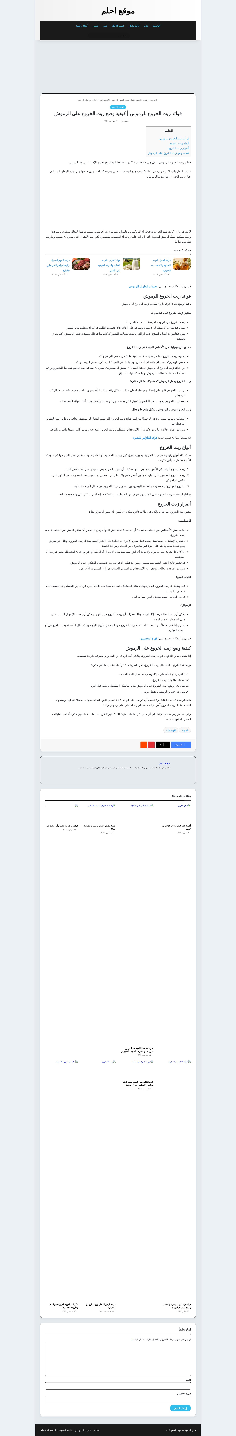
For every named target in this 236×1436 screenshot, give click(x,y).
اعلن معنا (87, 1430)
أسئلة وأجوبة (82, 25)
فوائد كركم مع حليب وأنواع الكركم (62, 825)
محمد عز (124, 121)
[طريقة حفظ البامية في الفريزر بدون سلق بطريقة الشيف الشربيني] (136, 924)
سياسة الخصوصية (65, 1430)
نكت (146, 25)
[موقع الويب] (168, 773)
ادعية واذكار (133, 25)
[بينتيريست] (151, 745)
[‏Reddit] (143, 745)
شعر (105, 25)
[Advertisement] (174, 66)
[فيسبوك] (164, 773)
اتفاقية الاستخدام (48, 1430)
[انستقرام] (156, 773)
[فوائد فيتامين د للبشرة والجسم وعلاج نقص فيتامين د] (174, 1180)
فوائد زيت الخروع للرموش (174, 138)
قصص (95, 25)
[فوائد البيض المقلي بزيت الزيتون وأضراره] (99, 1180)
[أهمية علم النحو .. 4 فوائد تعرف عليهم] (174, 813)
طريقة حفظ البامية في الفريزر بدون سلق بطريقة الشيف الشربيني (137, 1050)
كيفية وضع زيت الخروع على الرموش (168, 153)
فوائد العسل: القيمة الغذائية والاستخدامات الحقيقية (161, 265)
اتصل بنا (96, 1430)
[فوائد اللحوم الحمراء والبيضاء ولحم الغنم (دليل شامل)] (81, 264)
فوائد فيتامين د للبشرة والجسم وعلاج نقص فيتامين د (177, 1306)
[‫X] (160, 773)
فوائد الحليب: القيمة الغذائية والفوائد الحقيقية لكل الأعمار (109, 265)
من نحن (78, 1430)
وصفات (170, 730)
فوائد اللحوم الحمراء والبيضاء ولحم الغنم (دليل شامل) (58, 265)
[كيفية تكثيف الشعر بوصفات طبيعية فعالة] (99, 813)
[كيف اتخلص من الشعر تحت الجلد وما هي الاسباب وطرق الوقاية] (136, 1069)
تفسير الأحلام (118, 25)
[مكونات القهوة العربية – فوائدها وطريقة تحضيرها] (61, 1180)
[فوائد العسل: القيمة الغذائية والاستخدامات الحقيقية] (182, 264)
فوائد (184, 730)
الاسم (188, 1380)
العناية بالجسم (142, 100)
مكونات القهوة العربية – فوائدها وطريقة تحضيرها (64, 1306)
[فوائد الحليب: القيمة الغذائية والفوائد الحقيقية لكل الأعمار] (131, 264)
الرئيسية (157, 25)
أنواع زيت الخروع (179, 143)
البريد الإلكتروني (184, 1393)
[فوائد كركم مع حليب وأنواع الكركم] (61, 813)
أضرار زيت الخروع (178, 148)
